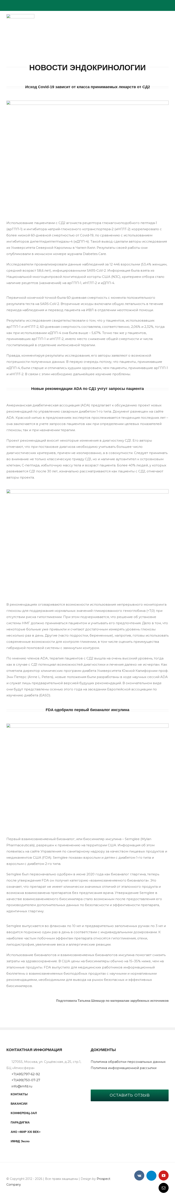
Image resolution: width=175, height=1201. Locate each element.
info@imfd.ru (22, 1086)
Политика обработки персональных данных (128, 1062)
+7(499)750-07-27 (26, 1080)
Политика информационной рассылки (123, 1068)
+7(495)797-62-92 (26, 1074)
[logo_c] (20, 16)
